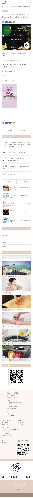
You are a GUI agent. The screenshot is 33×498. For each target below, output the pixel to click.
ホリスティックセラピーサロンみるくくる (12, 494)
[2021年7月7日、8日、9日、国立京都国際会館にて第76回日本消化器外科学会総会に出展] (23, 130)
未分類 (4, 246)
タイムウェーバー (7, 235)
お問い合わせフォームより (8, 80)
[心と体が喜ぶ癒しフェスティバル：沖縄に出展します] (9, 130)
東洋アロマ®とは (6, 425)
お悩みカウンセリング (12, 397)
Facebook (14, 490)
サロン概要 (21, 425)
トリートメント (10, 395)
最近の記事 (9, 181)
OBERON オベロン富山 (12, 406)
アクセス (4, 442)
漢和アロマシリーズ (11, 411)
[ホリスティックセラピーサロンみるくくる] (5, 2)
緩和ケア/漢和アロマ (11, 408)
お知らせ (5, 232)
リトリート (9, 413)
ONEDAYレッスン (6, 433)
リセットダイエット (11, 415)
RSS (19, 490)
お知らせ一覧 (26, 136)
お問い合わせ (5, 445)
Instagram (16, 490)
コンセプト (20, 422)
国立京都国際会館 (16, 60)
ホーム (3, 394)
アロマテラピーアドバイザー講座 (9, 435)
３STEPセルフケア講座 (8, 427)
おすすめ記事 (24, 181)
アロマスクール (5, 422)
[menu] (30, 2)
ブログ (4, 239)
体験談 (4, 242)
